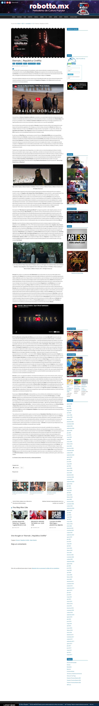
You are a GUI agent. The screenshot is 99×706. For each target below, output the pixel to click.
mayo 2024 (69, 463)
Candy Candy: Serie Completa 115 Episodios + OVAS (70, 388)
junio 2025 (69, 435)
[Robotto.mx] (49, 1)
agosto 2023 (69, 483)
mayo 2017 (69, 650)
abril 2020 (69, 572)
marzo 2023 (69, 494)
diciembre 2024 (70, 448)
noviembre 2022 (70, 503)
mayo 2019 (69, 597)
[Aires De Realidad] (77, 163)
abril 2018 (69, 625)
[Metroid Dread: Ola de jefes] (77, 217)
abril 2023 (69, 492)
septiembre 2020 (70, 561)
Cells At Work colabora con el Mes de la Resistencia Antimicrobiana (22, 502)
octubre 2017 (70, 639)
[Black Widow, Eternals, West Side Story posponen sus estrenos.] (38, 486)
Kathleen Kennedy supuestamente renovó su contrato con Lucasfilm (52, 502)
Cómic (50, 17)
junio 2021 (69, 541)
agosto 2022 (69, 510)
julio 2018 (69, 619)
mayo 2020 (69, 570)
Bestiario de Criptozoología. (77, 273)
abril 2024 (69, 466)
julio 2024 (69, 459)
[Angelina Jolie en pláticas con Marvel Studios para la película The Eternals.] (20, 486)
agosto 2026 (69, 403)
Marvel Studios (19, 63)
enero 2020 (69, 579)
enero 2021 (69, 552)
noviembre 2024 (70, 450)
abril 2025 (69, 439)
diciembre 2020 (70, 554)
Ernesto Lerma (25, 65)
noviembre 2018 (70, 610)
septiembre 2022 (70, 508)
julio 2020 (69, 565)
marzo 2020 (69, 574)
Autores (68, 664)
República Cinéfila (31, 63)
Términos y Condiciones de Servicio (74, 673)
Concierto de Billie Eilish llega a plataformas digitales (56, 523)
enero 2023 (69, 499)
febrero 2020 (69, 577)
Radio (60, 17)
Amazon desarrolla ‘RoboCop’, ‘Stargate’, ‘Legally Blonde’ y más (19, 523)
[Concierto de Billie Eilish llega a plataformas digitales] (56, 511)
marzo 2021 (69, 548)
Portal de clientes (70, 671)
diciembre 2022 (70, 501)
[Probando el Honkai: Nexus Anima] (77, 186)
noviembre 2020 (70, 557)
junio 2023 (69, 488)
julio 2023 (69, 486)
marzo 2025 (69, 441)
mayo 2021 (69, 543)
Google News (73, 17)
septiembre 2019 (70, 588)
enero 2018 (69, 632)
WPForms (69, 684)
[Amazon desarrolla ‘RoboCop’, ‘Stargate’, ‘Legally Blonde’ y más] (19, 511)
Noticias (19, 17)
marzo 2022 (69, 521)
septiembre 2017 (70, 641)
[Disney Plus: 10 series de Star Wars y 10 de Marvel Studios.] (55, 486)
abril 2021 (69, 545)
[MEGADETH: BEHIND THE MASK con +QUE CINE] (38, 511)
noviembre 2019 (70, 583)
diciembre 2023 (70, 474)
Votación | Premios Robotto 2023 (74, 682)
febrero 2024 (69, 470)
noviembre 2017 (70, 636)
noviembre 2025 (70, 423)
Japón (55, 17)
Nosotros (69, 669)
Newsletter (69, 667)
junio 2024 (69, 461)
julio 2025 (69, 432)
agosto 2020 (69, 563)
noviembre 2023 (70, 477)
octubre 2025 (70, 426)
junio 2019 (69, 594)
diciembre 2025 (70, 421)
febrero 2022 (69, 523)
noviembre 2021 (70, 530)
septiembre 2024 (70, 455)
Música (36, 17)
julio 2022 (69, 512)
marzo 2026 (69, 415)
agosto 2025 (69, 430)
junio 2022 (69, 514)
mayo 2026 (69, 410)
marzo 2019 (69, 601)
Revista (66, 17)
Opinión (25, 63)
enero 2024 (69, 472)
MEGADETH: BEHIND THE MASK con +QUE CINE (37, 523)
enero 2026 (69, 419)
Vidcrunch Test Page (71, 675)
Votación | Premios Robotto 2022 (74, 680)
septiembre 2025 (70, 428)
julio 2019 (69, 592)
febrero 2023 (69, 497)
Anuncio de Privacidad (71, 662)
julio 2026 (69, 406)
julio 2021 (69, 539)
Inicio (13, 17)
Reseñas (38, 63)
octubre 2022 (70, 506)
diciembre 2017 (70, 634)
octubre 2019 (70, 585)
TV (46, 17)
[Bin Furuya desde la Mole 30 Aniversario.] (77, 198)
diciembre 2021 (70, 528)
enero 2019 (69, 605)
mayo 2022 (69, 517)
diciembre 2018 (70, 608)
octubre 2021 (70, 532)
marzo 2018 (69, 628)
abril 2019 (69, 599)
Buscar (70, 74)
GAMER (41, 17)
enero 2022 (69, 526)
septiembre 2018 (70, 614)
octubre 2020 (70, 559)
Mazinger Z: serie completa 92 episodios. (77, 386)
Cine (25, 17)
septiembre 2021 (70, 534)
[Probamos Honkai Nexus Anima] (77, 174)
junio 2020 (69, 568)
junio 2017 (69, 648)
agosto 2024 (69, 457)
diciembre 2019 (70, 581)
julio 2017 (69, 645)
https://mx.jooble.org (80, 58)
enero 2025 (69, 446)
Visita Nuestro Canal (71, 204)
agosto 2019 (69, 590)
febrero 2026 (69, 417)
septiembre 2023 (70, 481)
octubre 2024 (70, 452)
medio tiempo (70, 69)
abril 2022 (69, 519)
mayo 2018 (69, 623)
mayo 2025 (69, 437)
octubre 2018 (70, 612)
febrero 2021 (69, 550)
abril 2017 (69, 652)
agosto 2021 (69, 537)
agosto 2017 (69, 643)
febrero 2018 (69, 630)
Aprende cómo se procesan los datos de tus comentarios (45, 568)
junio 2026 (69, 408)
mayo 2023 (69, 490)
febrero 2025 (69, 443)
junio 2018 (69, 621)
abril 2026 (69, 412)
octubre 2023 (70, 479)
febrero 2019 (69, 603)
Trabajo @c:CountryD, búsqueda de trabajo (73, 77)
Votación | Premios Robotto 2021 (74, 678)
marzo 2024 (69, 468)
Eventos (30, 17)
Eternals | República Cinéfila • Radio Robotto (26, 540)
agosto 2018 (69, 617)
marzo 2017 (69, 654)
